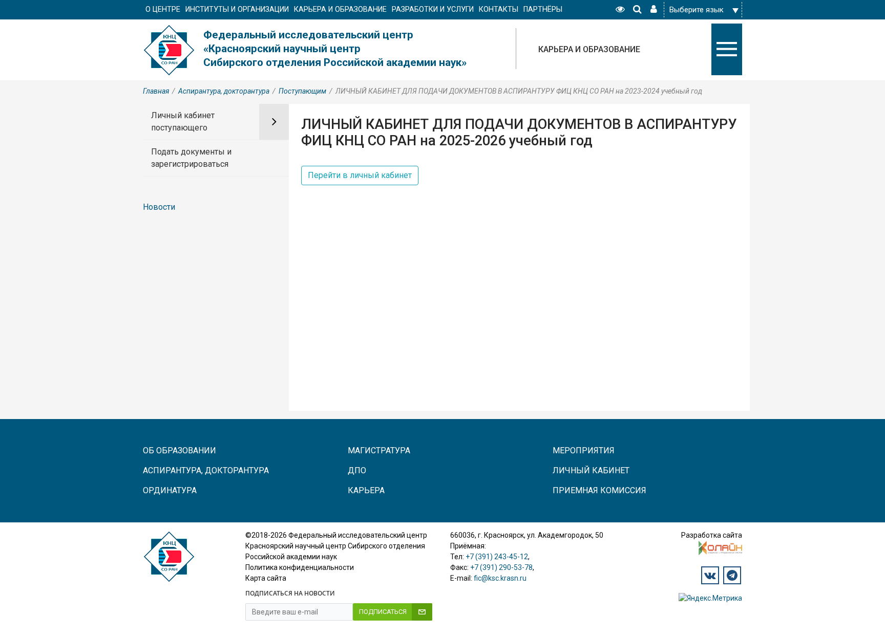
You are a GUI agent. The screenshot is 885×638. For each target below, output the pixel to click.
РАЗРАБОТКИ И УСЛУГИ (433, 9)
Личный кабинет (591, 470)
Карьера (366, 490)
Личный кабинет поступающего (183, 122)
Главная (156, 91)
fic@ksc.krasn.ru (500, 578)
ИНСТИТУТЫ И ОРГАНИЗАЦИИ (237, 9)
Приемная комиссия (599, 490)
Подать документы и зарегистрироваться (191, 158)
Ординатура (170, 490)
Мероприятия (584, 450)
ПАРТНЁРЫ (542, 9)
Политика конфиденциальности (299, 567)
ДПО (357, 470)
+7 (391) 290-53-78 (501, 567)
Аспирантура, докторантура (223, 91)
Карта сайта (265, 578)
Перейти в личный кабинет (360, 175)
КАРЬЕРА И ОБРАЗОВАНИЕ (340, 9)
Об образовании (179, 450)
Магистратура (379, 450)
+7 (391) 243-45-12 (497, 557)
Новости (159, 207)
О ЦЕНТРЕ (162, 9)
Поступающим (302, 91)
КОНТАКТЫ (498, 9)
